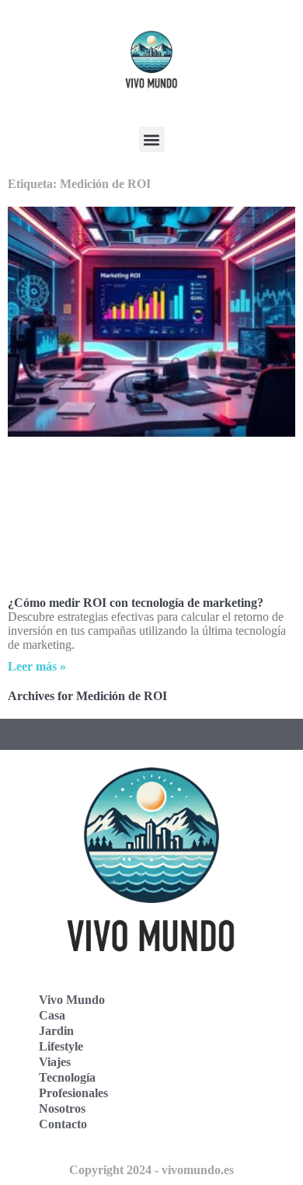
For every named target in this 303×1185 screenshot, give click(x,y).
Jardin (56, 1030)
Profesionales (73, 1093)
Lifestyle (61, 1046)
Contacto (63, 1124)
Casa (52, 1015)
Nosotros (62, 1108)
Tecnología (67, 1077)
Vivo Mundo (72, 999)
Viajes (55, 1061)
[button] (152, 139)
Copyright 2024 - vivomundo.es (151, 1169)
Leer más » (37, 666)
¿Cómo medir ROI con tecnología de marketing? (135, 602)
